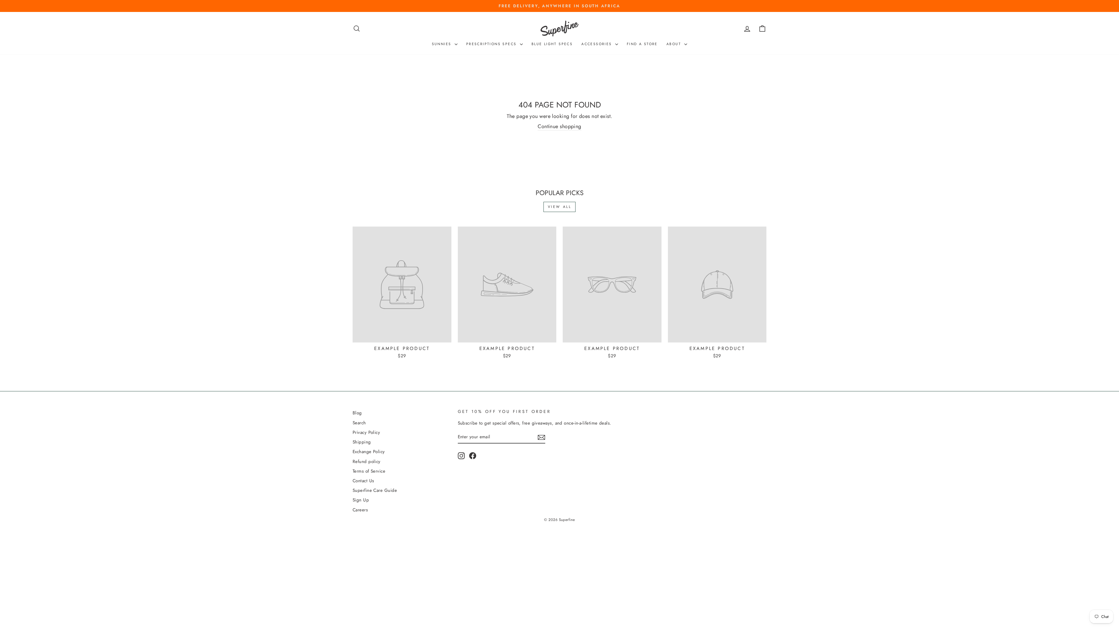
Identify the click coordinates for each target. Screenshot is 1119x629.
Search (359, 423)
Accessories (597, 44)
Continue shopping (559, 126)
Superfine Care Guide (375, 490)
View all (559, 206)
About (674, 44)
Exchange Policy (369, 451)
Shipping (362, 442)
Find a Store (642, 44)
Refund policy (367, 461)
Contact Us (363, 481)
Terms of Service (369, 471)
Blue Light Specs (552, 44)
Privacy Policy (366, 432)
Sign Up (361, 500)
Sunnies (442, 44)
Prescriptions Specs (492, 44)
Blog (357, 413)
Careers (360, 510)
